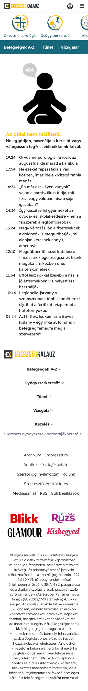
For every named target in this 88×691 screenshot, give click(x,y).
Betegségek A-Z (19, 47)
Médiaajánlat (24, 493)
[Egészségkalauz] (21, 6)
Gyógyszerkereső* (42, 382)
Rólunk (68, 474)
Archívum (32, 454)
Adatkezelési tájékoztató (45, 464)
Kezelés (42, 424)
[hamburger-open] (82, 6)
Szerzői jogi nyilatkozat (38, 474)
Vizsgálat (70, 47)
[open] (59, 369)
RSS (43, 493)
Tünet (48, 47)
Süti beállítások (65, 493)
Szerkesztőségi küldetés (46, 483)
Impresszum (56, 454)
